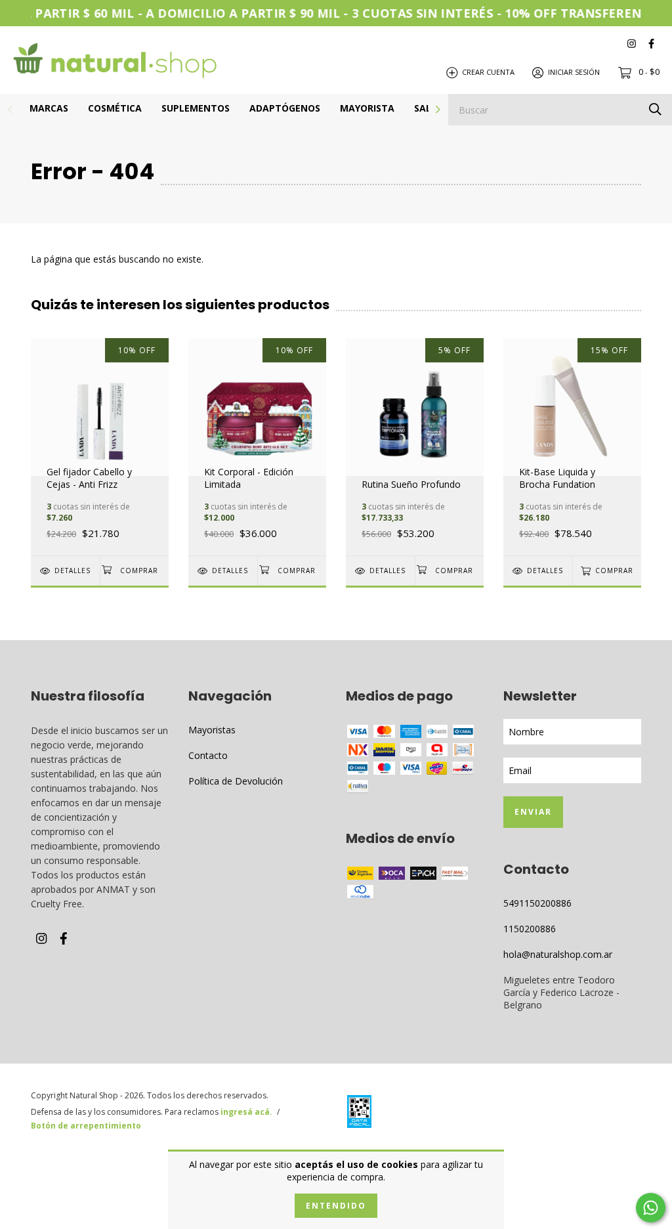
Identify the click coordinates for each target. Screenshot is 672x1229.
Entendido (336, 1205)
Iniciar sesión (574, 72)
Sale (425, 108)
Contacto (208, 755)
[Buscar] (655, 108)
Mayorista (367, 108)
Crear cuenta (488, 72)
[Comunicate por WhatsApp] (650, 1207)
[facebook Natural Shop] (651, 43)
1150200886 (529, 928)
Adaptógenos (284, 108)
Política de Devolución (235, 781)
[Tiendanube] (588, 1114)
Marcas (49, 108)
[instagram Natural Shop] (631, 43)
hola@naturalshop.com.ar (557, 954)
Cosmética (115, 108)
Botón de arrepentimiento (86, 1125)
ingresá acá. (246, 1111)
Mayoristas (212, 729)
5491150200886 (537, 903)
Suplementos (195, 108)
